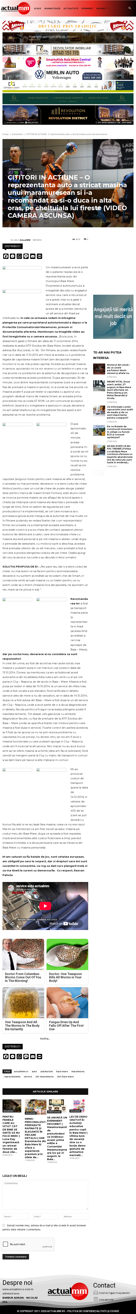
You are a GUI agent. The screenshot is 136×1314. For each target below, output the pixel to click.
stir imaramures (45, 1076)
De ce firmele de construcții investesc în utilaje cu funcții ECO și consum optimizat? (119, 432)
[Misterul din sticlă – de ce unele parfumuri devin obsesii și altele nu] (99, 369)
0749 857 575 (106, 1299)
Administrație (54, 1112)
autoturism (46, 1071)
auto (34, 1071)
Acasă (5, 134)
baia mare (62, 1071)
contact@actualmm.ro (114, 1293)
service (28, 1076)
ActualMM (25, 240)
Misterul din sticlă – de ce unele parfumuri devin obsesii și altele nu (118, 369)
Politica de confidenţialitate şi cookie (93, 1311)
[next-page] (101, 472)
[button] (129, 8)
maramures (77, 1071)
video (28, 169)
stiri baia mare (65, 1076)
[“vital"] (113, 317)
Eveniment (17, 134)
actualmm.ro (21, 1071)
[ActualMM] (6, 240)
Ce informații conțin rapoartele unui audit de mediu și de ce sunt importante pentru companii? (120, 412)
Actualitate (8, 1111)
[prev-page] (95, 472)
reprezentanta (12, 1076)
